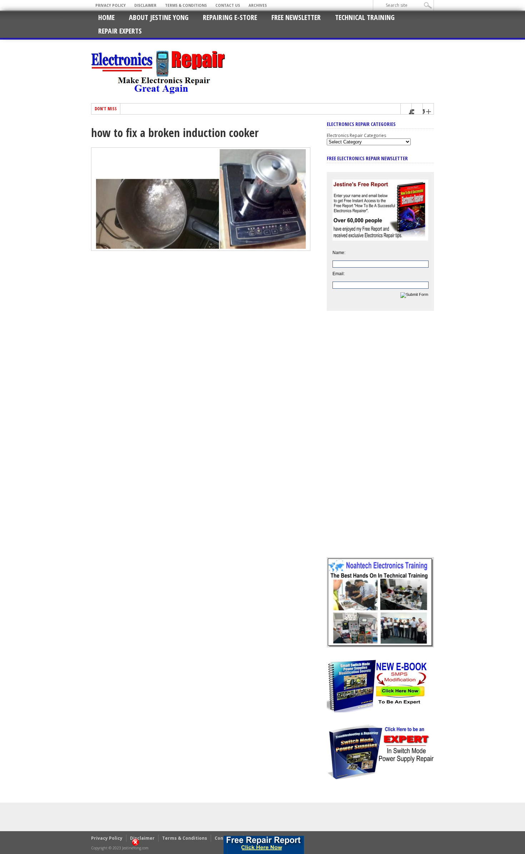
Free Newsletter (296, 17)
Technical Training (365, 17)
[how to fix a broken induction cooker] (200, 249)
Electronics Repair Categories (356, 135)
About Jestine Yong (159, 17)
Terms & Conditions (186, 5)
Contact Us (227, 5)
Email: (338, 273)
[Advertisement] (380, 439)
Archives (258, 5)
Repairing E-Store (230, 17)
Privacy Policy (110, 5)
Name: (338, 252)
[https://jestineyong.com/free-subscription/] (264, 845)
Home (106, 17)
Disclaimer (145, 5)
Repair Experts (120, 31)
